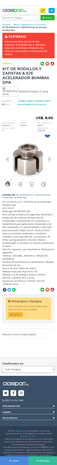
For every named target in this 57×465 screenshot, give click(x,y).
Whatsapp (43, 460)
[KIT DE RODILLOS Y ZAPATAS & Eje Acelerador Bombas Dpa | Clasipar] (7, 180)
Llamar (15, 460)
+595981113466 (24, 101)
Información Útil (11, 406)
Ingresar (16, 314)
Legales (6, 412)
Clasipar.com (20, 431)
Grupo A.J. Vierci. (29, 436)
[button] (43, 10)
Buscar (48, 17)
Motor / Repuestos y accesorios (30, 24)
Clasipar (6, 24)
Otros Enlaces (9, 418)
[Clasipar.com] (14, 11)
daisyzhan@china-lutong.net (32, 104)
